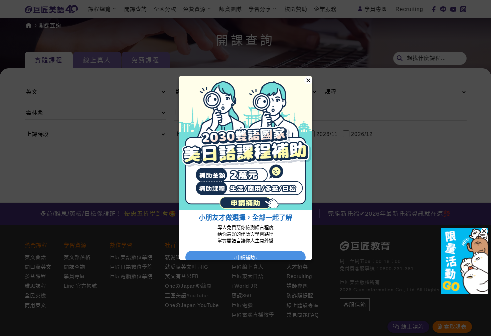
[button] (484, 231)
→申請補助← (245, 257)
